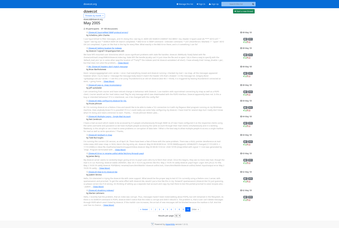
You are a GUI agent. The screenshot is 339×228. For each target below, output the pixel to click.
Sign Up (215, 4)
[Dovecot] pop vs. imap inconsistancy (104, 85)
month (93, 15)
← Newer (144, 209)
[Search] (253, 4)
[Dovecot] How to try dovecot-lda (102, 172)
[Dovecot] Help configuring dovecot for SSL (107, 100)
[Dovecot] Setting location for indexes (105, 48)
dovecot (90, 11)
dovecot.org (90, 4)
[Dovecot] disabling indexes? (101, 190)
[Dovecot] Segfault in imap (100, 135)
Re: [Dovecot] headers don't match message (108, 66)
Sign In (201, 4)
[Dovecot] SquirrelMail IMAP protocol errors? (108, 32)
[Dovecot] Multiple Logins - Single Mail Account (109, 116)
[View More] (123, 63)
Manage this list (185, 4)
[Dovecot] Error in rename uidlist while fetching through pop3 (116, 153)
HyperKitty (170, 224)
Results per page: (166, 215)
